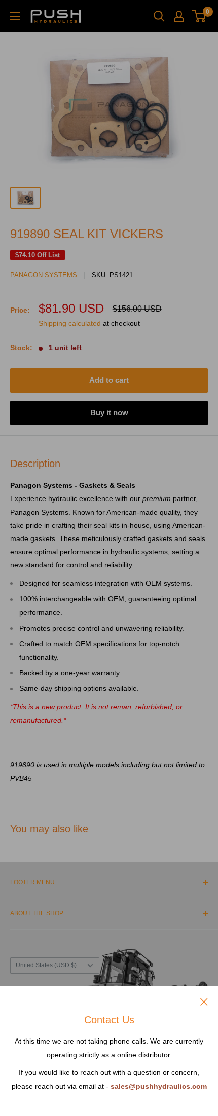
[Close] (204, 1001)
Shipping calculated (70, 323)
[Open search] (159, 16)
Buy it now (109, 412)
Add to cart (109, 380)
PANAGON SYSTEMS (43, 275)
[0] (199, 16)
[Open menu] (15, 16)
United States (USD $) (46, 965)
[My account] (179, 16)
